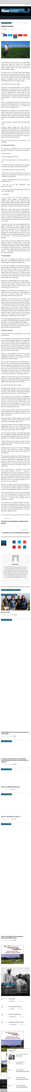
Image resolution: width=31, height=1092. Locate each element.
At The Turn (10, 594)
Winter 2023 (9, 619)
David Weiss (12, 1001)
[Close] (29, 1050)
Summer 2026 (25, 1054)
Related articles (6, 590)
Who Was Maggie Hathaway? (10, 787)
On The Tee (18, 1085)
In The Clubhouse (19, 1054)
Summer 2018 (8, 22)
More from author (15, 590)
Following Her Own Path (22, 1071)
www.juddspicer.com (9, 577)
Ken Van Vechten (13, 1024)
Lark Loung (19, 1063)
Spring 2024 (9, 769)
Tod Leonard (14, 764)
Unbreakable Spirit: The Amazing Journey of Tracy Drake (15, 733)
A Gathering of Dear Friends (16, 1022)
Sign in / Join (27, 4)
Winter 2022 (9, 794)
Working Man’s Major (21, 1087)
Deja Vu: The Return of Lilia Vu (10, 816)
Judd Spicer (4, 29)
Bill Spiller (19, 1056)
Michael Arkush (13, 1016)
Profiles (3, 22)
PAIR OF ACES (5, 612)
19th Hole (4, 824)
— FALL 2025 (4, 594)
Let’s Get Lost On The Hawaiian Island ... (16, 533)
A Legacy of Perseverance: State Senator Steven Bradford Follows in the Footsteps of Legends (15, 760)
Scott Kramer (14, 614)
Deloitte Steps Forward (22, 1079)
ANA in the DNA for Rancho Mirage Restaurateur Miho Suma (12, 937)
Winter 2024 (9, 741)
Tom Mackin (12, 1008)
